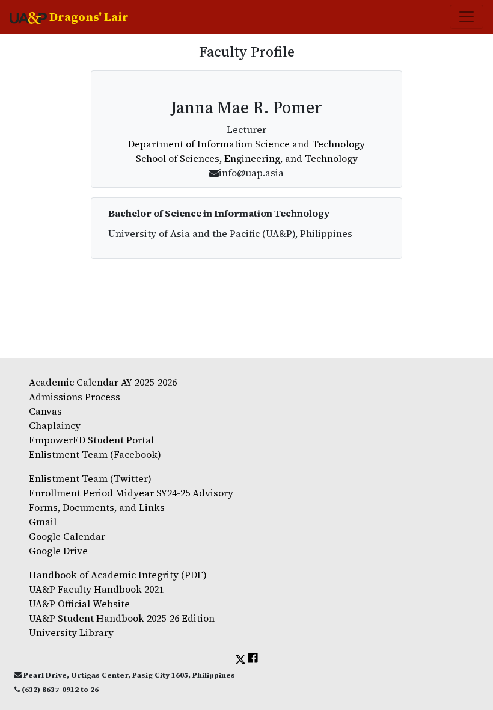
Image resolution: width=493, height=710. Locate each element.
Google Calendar (67, 536)
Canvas (45, 411)
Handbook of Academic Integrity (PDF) (118, 574)
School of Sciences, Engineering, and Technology (247, 158)
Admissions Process (74, 396)
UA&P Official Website (79, 603)
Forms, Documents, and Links (97, 507)
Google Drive (58, 550)
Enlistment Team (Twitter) (90, 478)
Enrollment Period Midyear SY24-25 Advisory (131, 492)
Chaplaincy (55, 425)
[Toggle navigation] (466, 17)
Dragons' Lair (88, 16)
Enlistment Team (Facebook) (95, 454)
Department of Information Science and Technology (246, 143)
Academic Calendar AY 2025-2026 (103, 382)
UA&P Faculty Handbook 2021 (96, 589)
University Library (71, 632)
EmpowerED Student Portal (91, 439)
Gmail (43, 521)
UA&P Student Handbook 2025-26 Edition (122, 618)
